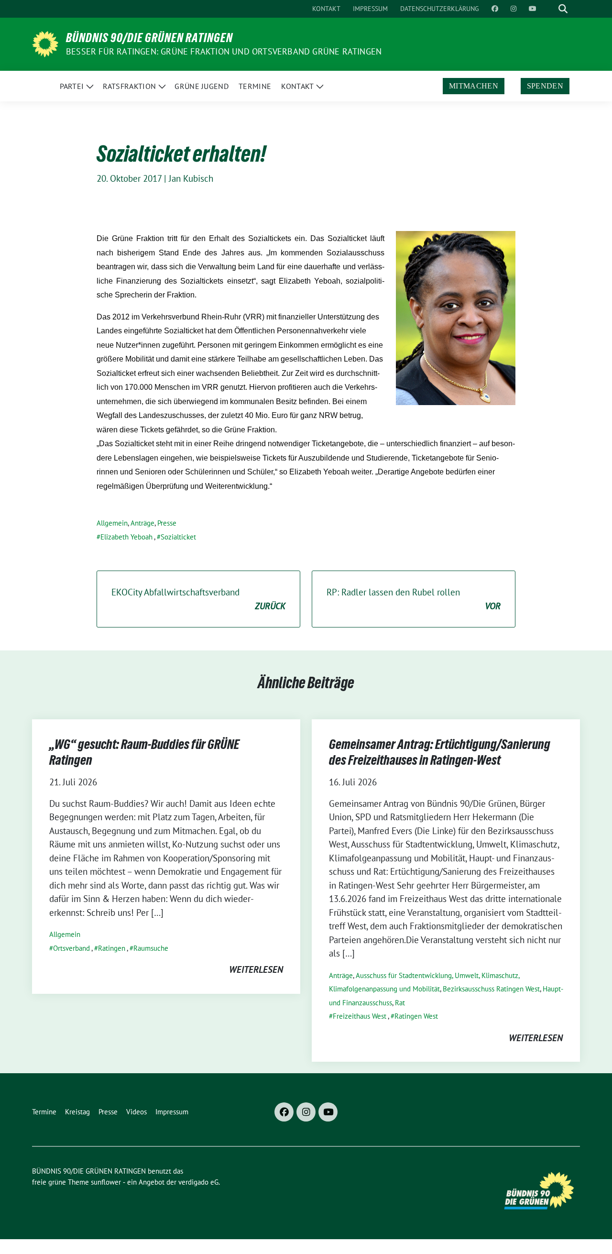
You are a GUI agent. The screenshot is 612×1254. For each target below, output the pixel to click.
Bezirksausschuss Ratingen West (491, 988)
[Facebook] (284, 1112)
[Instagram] (306, 1112)
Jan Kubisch (191, 178)
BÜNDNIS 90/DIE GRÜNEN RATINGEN (149, 38)
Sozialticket (178, 536)
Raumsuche (150, 948)
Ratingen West (416, 1016)
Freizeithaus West (359, 1016)
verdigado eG (198, 1182)
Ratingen (111, 948)
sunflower (106, 1182)
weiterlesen (256, 969)
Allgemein (112, 523)
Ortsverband (71, 948)
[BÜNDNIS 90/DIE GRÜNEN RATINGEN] (45, 43)
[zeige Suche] (563, 9)
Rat (400, 1002)
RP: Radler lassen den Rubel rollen (414, 599)
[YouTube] (328, 1112)
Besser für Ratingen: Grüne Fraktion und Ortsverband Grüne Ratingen (224, 51)
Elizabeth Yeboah (126, 536)
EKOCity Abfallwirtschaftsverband (198, 599)
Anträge (142, 523)
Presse (166, 523)
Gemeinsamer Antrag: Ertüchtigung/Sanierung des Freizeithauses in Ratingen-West (439, 752)
